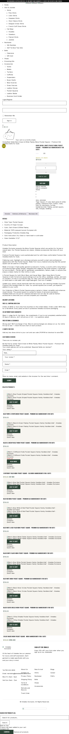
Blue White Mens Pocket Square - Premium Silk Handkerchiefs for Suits (25, 579)
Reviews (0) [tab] (33, 214)
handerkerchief (41, 207)
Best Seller (11, 142)
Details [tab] (7, 214)
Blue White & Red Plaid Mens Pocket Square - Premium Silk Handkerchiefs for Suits (29, 528)
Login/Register (8, 99)
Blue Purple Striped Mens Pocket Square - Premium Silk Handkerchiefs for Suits (28, 414)
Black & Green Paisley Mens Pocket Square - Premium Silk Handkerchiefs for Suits (29, 443)
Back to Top (4, 725)
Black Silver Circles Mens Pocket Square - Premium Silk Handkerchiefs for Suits (28, 608)
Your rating (7, 349)
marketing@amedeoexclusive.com (19, 673)
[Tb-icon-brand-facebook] (29, 706)
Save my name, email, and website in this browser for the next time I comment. (30, 376)
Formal (52, 205)
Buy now (42, 183)
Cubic (61, 203)
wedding (48, 208)
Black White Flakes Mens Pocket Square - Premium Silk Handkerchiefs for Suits (28, 553)
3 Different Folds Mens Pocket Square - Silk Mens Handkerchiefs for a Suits (27, 473)
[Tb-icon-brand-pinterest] (40, 706)
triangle (42, 208)
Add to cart (42, 176)
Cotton (55, 203)
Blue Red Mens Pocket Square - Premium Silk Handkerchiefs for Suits (24, 499)
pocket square (58, 207)
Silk (37, 208)
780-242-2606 (10, 670)
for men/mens (44, 205)
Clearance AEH (46, 203)
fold (37, 205)
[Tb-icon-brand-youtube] (36, 706)
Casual (42, 202)
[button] (13, 402)
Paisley (49, 207)
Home (5, 142)
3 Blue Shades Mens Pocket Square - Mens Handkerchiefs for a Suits (24, 636)
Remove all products (21, 732)
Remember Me (9, 115)
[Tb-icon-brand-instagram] (33, 706)
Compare (7, 732)
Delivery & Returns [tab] (19, 214)
